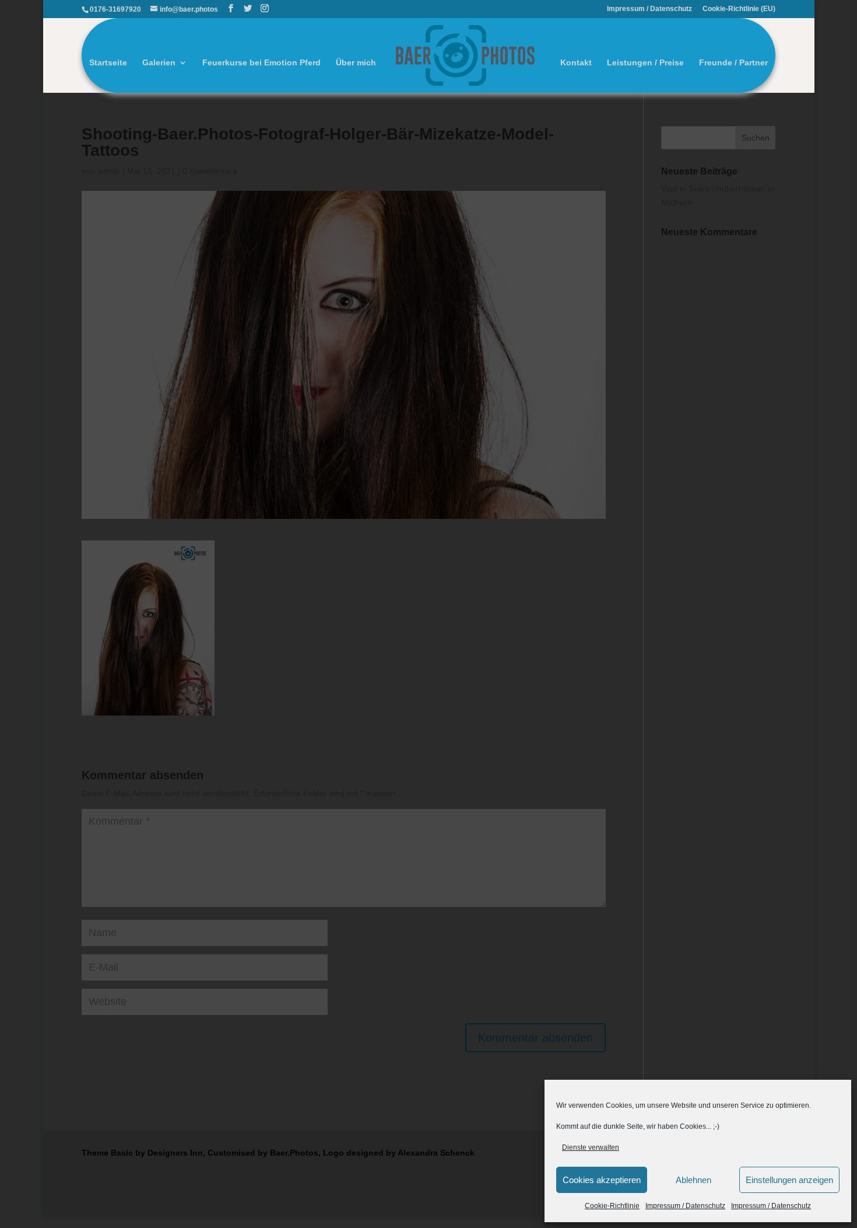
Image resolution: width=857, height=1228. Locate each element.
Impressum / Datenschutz (685, 1206)
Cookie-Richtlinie (612, 1206)
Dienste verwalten (590, 1147)
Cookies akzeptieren (602, 1180)
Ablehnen (693, 1180)
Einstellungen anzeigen (789, 1180)
